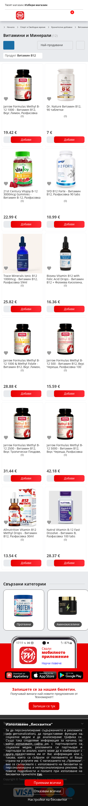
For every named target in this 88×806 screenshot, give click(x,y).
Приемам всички (47, 782)
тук (39, 774)
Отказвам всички (47, 791)
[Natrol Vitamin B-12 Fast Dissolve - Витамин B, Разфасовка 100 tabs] (65, 507)
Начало (11, 27)
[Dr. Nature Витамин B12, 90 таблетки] (65, 84)
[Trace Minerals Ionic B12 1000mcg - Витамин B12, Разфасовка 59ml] (22, 253)
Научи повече (52, 663)
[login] (79, 15)
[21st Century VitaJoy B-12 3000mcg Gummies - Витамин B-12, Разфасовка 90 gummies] (22, 168)
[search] (59, 15)
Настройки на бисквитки (47, 799)
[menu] (9, 15)
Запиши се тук (44, 706)
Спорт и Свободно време (32, 27)
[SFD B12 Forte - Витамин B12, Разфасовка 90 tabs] (65, 168)
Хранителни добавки (61, 27)
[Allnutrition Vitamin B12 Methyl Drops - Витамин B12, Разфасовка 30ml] (22, 507)
